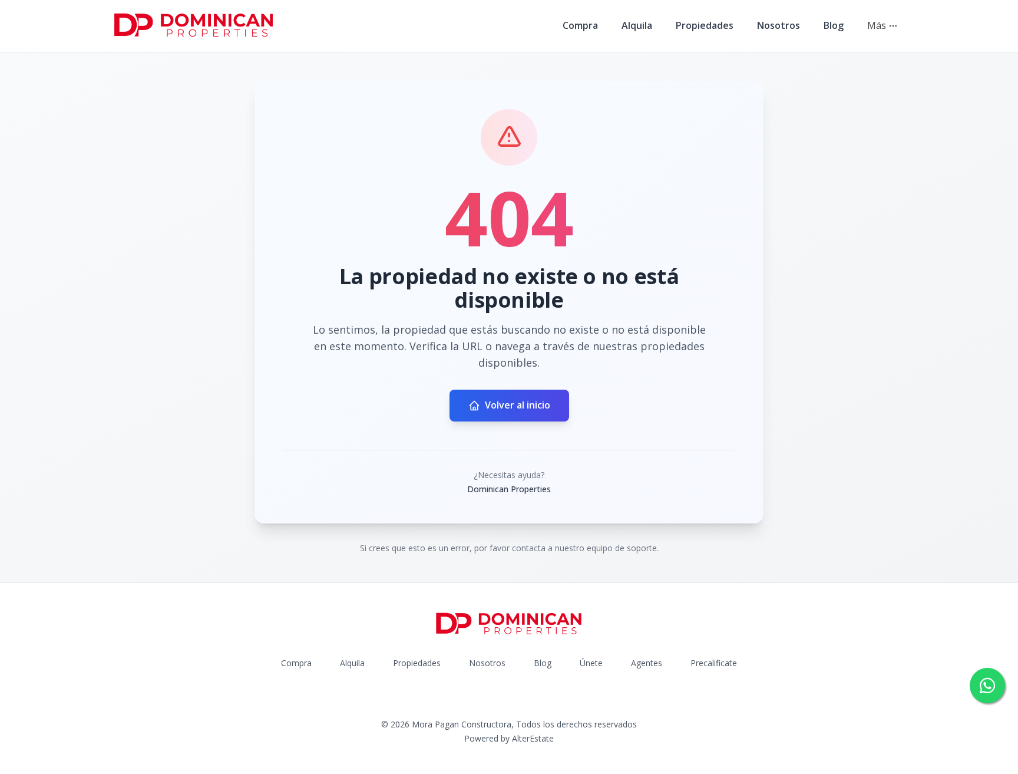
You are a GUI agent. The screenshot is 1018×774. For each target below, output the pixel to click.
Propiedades (704, 25)
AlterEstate (533, 738)
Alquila (637, 25)
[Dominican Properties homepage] (194, 26)
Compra (580, 25)
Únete (591, 662)
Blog (834, 25)
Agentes (646, 662)
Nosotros (778, 25)
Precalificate (713, 662)
